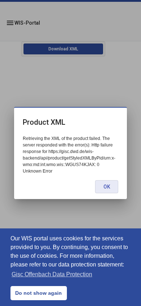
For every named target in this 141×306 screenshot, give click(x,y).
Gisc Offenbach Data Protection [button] (52, 274)
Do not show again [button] (38, 293)
